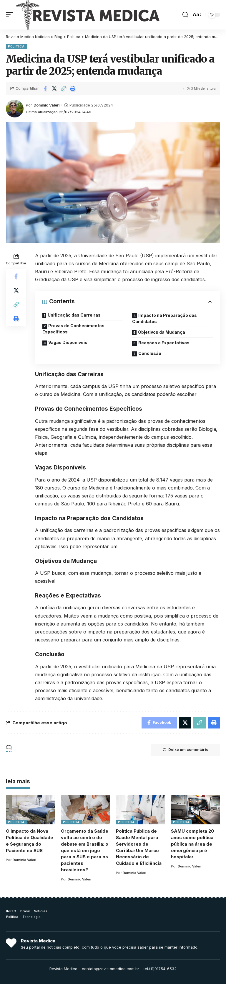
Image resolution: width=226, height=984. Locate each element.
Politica (16, 46)
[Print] (72, 88)
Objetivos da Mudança (161, 332)
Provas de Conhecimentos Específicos (73, 328)
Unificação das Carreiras (74, 314)
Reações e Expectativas (164, 342)
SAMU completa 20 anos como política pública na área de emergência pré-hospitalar (192, 843)
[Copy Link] (63, 88)
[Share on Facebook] (45, 88)
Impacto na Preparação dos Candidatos (164, 318)
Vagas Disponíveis (67, 342)
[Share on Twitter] (54, 88)
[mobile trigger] (11, 15)
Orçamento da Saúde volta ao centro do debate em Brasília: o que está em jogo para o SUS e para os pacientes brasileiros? (84, 850)
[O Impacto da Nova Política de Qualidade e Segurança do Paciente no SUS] (30, 809)
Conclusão (149, 353)
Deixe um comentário (188, 749)
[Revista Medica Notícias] (87, 15)
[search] (185, 15)
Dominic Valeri (46, 105)
